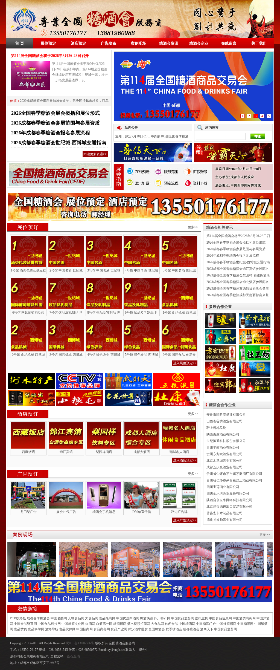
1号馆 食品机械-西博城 (179, 312)
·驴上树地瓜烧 (215, 428)
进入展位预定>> (185, 363)
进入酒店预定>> (185, 460)
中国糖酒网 (187, 624)
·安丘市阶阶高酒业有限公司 (225, 415)
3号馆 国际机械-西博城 (66, 355)
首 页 (19, 43)
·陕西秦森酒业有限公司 (222, 434)
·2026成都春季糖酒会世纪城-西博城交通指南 (237, 262)
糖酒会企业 (198, 43)
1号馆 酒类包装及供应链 (28, 270)
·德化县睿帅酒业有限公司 (224, 520)
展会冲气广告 (66, 512)
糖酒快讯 (146, 618)
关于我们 (259, 43)
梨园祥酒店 (104, 452)
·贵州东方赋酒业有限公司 (224, 454)
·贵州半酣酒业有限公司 (222, 447)
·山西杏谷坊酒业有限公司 (224, 421)
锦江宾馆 (66, 452)
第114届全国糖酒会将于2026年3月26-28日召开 (50, 56)
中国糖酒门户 (206, 624)
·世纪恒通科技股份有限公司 (225, 441)
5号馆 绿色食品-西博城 (141, 355)
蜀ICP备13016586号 (80, 643)
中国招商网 (84, 629)
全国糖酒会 (156, 629)
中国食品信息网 (220, 618)
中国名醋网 (59, 618)
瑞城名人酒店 (179, 452)
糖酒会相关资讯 (219, 228)
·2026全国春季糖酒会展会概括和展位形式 (235, 242)
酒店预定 (78, 43)
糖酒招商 (119, 624)
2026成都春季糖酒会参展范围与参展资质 (55, 123)
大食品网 (91, 618)
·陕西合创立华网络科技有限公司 (228, 500)
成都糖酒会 (191, 629)
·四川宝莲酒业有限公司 (222, 487)
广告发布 (108, 43)
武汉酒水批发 (138, 629)
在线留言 (229, 43)
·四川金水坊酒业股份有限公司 (227, 493)
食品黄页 (20, 629)
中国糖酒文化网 (73, 624)
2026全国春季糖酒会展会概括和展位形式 (55, 113)
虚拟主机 (201, 618)
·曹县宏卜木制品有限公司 (224, 513)
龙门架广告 (28, 512)
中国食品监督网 (182, 618)
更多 (262, 534)
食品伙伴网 (67, 629)
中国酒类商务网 (244, 618)
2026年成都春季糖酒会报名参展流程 (50, 132)
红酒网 (90, 624)
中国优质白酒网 (127, 618)
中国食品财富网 (25, 624)
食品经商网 (107, 618)
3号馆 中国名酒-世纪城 (103, 270)
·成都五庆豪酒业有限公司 (224, 467)
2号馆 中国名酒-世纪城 (66, 270)
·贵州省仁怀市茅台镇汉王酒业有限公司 (233, 480)
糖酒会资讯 (168, 43)
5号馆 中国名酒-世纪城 (179, 270)
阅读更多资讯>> (95, 154)
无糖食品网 (76, 618)
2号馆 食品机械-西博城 (28, 355)
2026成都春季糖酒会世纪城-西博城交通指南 (58, 142)
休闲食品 (171, 624)
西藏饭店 (28, 452)
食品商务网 (102, 629)
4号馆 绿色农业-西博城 (103, 355)
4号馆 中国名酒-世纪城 (141, 270)
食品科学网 (36, 629)
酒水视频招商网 (138, 624)
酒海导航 (51, 629)
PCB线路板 (18, 618)
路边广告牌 (179, 512)
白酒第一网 (104, 624)
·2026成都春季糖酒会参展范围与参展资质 (235, 249)
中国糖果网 (245, 624)
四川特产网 (162, 618)
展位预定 (48, 43)
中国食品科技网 (49, 624)
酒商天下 (206, 629)
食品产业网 (119, 629)
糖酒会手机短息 (103, 512)
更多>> (193, 227)
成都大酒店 (141, 452)
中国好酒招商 (226, 624)
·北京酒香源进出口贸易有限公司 (228, 507)
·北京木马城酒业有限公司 (224, 461)
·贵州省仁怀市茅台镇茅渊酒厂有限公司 (233, 474)
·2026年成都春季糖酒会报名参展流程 (232, 256)
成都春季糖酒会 (38, 618)
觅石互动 (73, 656)
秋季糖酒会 (174, 629)
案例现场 (138, 43)
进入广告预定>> (185, 520)
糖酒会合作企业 (222, 405)
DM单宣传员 (141, 512)
